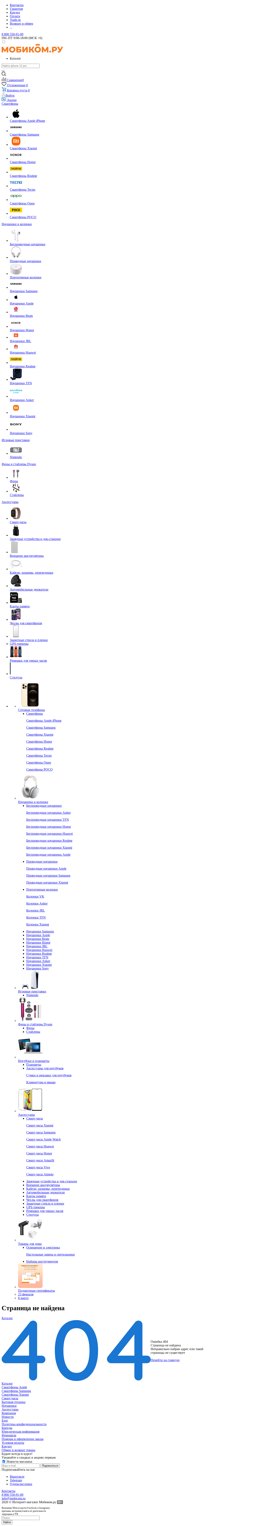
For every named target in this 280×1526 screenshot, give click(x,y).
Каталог (7, 1383)
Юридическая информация (20, 1431)
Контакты (8, 1491)
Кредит (7, 1446)
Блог (5, 1420)
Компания (9, 1413)
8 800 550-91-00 (12, 34)
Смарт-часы (10, 1398)
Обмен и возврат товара (18, 1450)
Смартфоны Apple (14, 1387)
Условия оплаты (13, 1442)
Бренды (7, 1428)
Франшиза (9, 1435)
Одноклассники (21, 1484)
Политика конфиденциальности (24, 1424)
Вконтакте (17, 1476)
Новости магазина (19, 1461)
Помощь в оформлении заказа (22, 1439)
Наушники (9, 1405)
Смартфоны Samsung (16, 1391)
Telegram (16, 1480)
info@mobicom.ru (13, 1498)
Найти (7, 1522)
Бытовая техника (13, 1402)
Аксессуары (10, 1409)
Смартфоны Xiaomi (15, 1394)
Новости (8, 1417)
